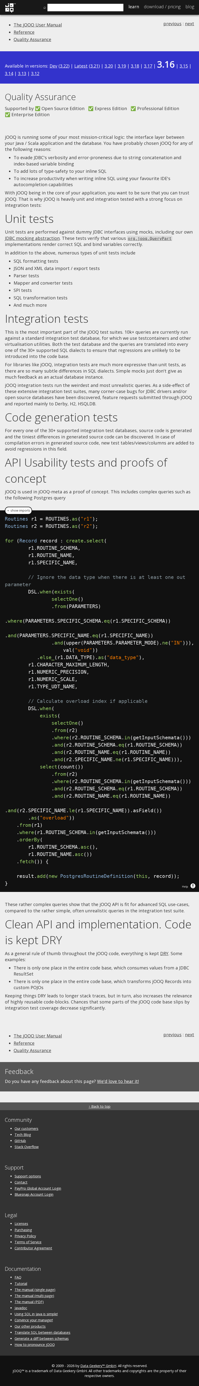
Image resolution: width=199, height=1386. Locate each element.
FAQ (18, 1277)
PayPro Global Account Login (38, 1188)
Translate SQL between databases (42, 1332)
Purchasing (23, 1230)
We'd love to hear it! (118, 1081)
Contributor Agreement (33, 1248)
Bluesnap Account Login (34, 1194)
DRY (164, 953)
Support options (28, 1176)
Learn (133, 6)
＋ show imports (18, 510)
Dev (53, 66)
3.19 (122, 66)
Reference (24, 32)
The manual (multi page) (34, 1295)
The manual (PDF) (29, 1301)
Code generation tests (61, 417)
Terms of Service (28, 1242)
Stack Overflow (27, 1146)
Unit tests (29, 218)
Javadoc (21, 1308)
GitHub (20, 1140)
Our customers (26, 1128)
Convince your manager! (34, 1320)
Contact (21, 1182)
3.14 (9, 73)
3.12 (35, 73)
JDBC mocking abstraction (32, 238)
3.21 (94, 66)
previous (172, 23)
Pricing (162, 6)
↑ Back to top (99, 1106)
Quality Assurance (32, 39)
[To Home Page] (10, 12)
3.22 (64, 66)
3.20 (109, 66)
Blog (189, 6)
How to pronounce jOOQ (35, 1344)
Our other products (30, 1326)
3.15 (184, 66)
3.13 (22, 73)
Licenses (21, 1223)
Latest (81, 66)
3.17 (148, 66)
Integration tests (46, 318)
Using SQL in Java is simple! (36, 1314)
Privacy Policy (25, 1236)
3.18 (135, 66)
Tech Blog (23, 1134)
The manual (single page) (35, 1289)
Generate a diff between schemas (42, 1338)
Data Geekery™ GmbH (98, 1365)
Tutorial (21, 1283)
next (189, 23)
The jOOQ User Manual (38, 25)
